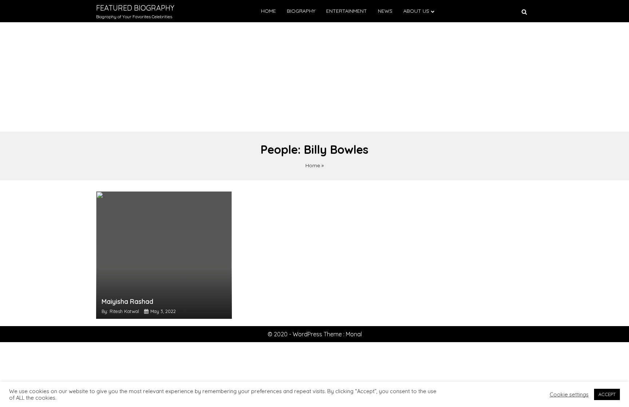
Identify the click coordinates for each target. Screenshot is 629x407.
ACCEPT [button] (607, 394)
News (385, 11)
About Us (416, 11)
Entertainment (346, 11)
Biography (301, 11)
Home (268, 11)
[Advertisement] (314, 77)
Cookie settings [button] (569, 394)
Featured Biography (135, 7)
